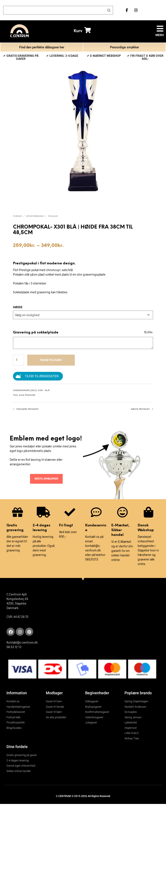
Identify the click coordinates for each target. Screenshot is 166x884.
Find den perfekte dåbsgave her (41, 47)
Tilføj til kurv (51, 360)
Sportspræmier (35, 216)
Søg (108, 10)
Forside (17, 216)
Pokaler (53, 216)
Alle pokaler (27, 395)
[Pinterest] (29, 632)
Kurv (78, 30)
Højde (17, 307)
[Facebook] (10, 632)
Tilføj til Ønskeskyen (42, 376)
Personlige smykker (124, 47)
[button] (160, 28)
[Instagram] (20, 632)
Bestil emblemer (46, 478)
